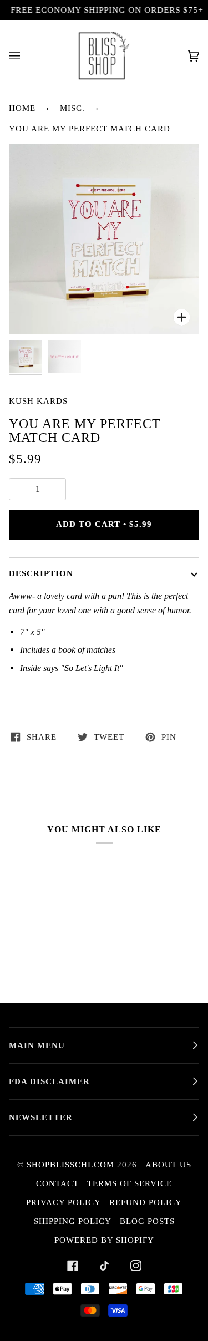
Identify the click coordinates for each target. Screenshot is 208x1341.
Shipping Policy (72, 1221)
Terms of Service (129, 1183)
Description (41, 573)
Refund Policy (145, 1202)
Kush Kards (38, 401)
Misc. (72, 108)
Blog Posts (147, 1221)
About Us (168, 1164)
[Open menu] (25, 56)
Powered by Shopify (104, 1240)
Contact (57, 1183)
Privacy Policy (63, 1202)
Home (22, 108)
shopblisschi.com (70, 1164)
